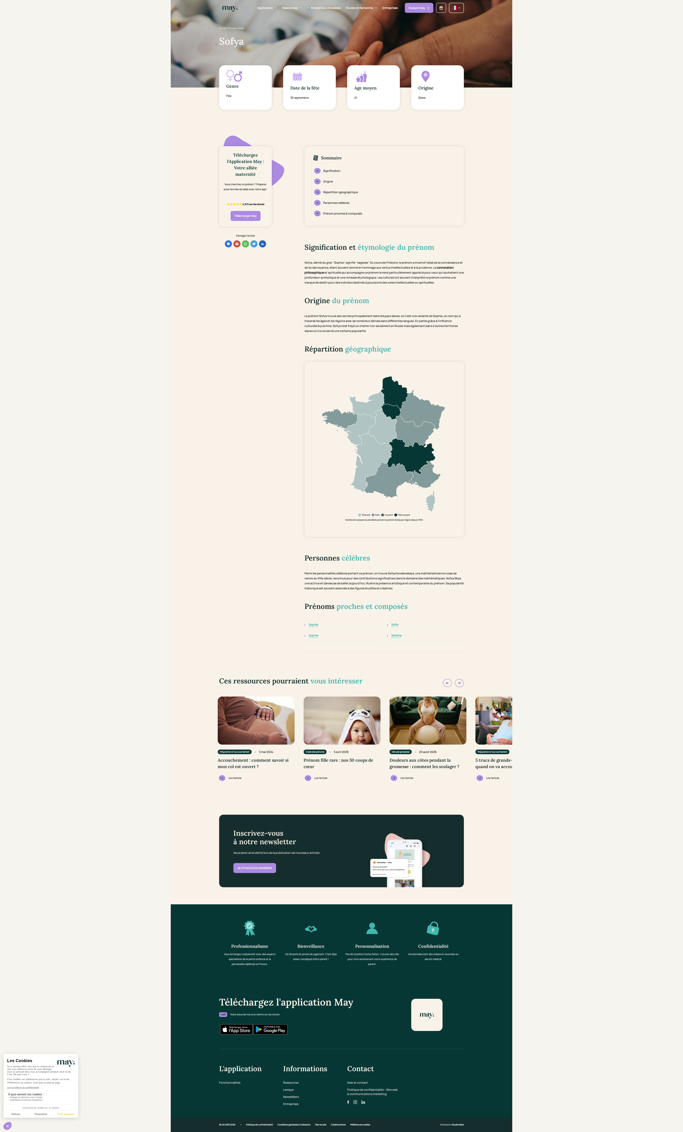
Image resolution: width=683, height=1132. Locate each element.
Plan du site (321, 1124)
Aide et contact (357, 1083)
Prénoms (232, 28)
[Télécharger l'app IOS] (236, 1029)
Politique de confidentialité (259, 1124)
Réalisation (452, 1124)
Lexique (288, 1090)
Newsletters (291, 1097)
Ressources (291, 1083)
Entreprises (290, 1104)
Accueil (223, 28)
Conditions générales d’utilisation (294, 1124)
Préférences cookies (360, 1124)
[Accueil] (229, 8)
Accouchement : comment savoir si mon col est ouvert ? (253, 763)
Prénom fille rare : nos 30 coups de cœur (338, 763)
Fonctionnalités (229, 1083)
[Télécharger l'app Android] (270, 1029)
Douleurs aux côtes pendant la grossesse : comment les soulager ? (424, 763)
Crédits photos (338, 1124)
